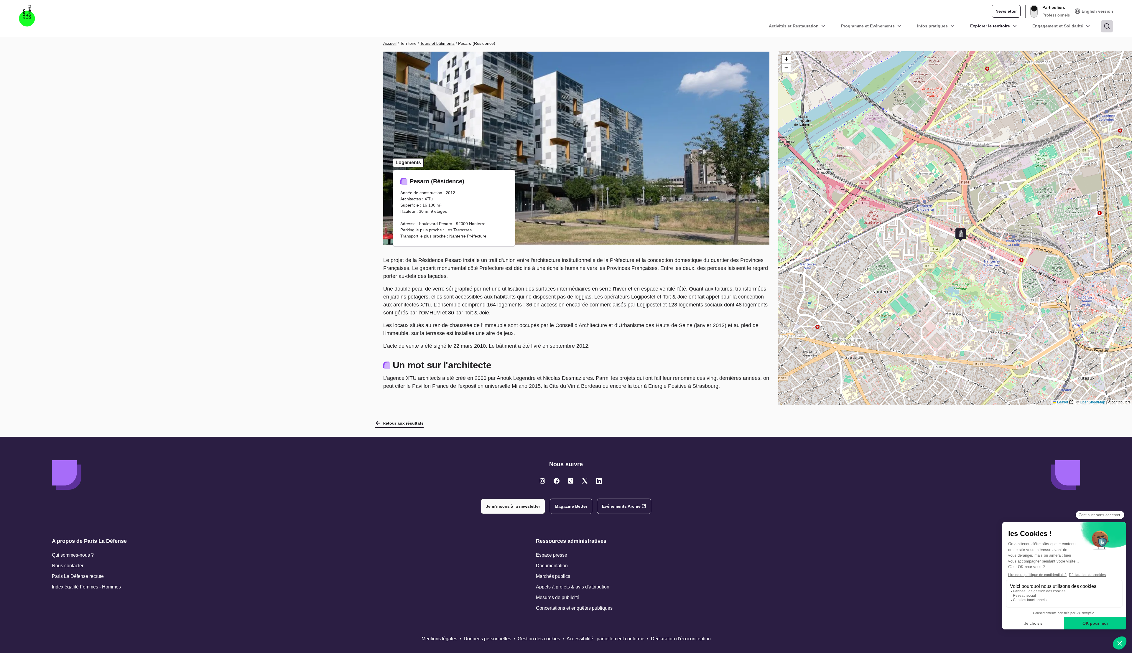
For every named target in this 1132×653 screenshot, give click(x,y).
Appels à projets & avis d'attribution (572, 586)
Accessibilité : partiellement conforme (605, 638)
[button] (960, 234)
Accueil (389, 43)
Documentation (552, 565)
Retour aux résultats (403, 423)
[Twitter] (542, 480)
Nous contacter (67, 565)
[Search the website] (1107, 26)
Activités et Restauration (794, 26)
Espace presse (551, 555)
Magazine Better (571, 506)
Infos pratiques (932, 26)
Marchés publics (553, 576)
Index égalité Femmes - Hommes (86, 586)
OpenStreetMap (1092, 402)
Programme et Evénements (868, 26)
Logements (408, 162)
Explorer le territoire (990, 26)
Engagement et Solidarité (1057, 26)
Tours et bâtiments (437, 43)
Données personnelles (487, 638)
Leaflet (1062, 402)
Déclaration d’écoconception (681, 638)
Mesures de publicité (557, 597)
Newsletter (1006, 11)
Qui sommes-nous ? (73, 555)
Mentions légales (439, 638)
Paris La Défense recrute (78, 576)
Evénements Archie (621, 506)
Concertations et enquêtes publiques (574, 608)
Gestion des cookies (539, 638)
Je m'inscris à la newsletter (513, 506)
